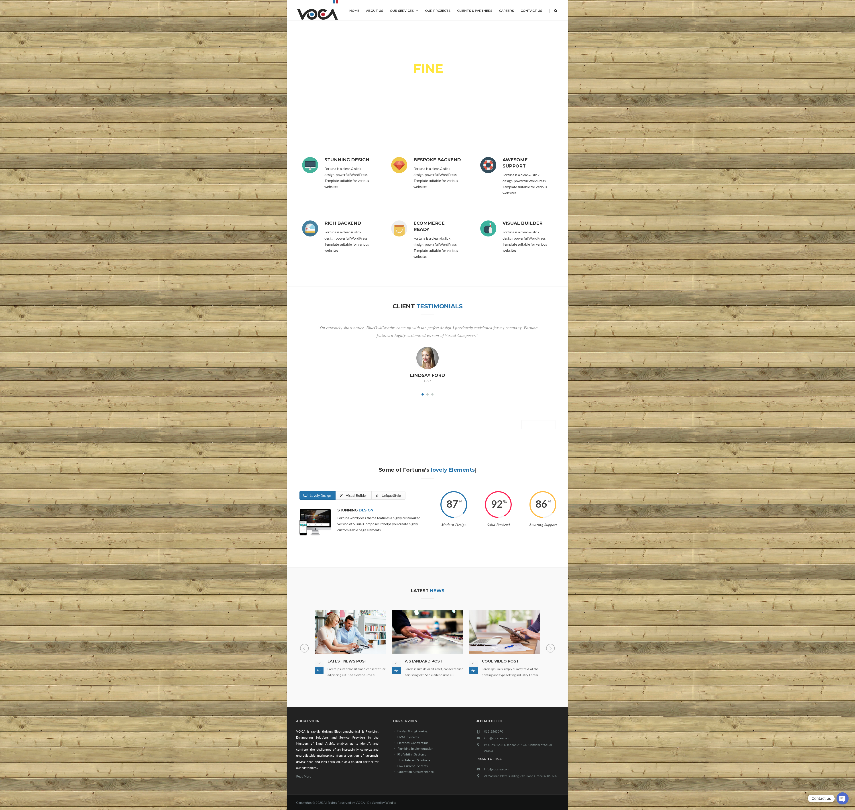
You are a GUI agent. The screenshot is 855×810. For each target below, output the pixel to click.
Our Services (402, 11)
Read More (303, 776)
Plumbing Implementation (415, 748)
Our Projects (437, 11)
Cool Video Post (500, 661)
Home (354, 11)
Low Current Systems (412, 766)
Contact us (531, 11)
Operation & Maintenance (415, 772)
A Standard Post (423, 661)
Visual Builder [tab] (356, 495)
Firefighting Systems (411, 754)
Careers (506, 11)
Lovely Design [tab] (320, 495)
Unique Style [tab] (391, 495)
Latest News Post (347, 661)
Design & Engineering (412, 731)
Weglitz (390, 802)
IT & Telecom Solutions (413, 760)
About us (374, 11)
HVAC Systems (408, 737)
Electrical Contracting (412, 743)
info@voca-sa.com (496, 738)
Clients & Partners (474, 11)
